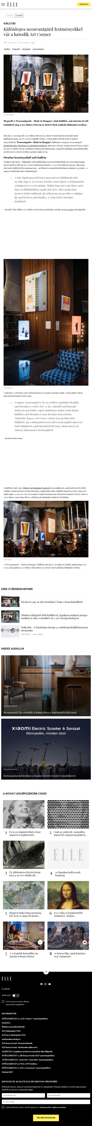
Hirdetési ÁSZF (7, 1072)
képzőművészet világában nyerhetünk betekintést (25, 145)
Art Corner (69, 209)
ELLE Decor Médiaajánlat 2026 (14, 1035)
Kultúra (19, 15)
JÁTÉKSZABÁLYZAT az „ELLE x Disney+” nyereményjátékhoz (25, 1019)
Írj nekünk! (6, 989)
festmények (26, 49)
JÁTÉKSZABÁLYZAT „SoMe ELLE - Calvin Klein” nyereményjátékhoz (27, 1060)
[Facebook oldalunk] (41, 984)
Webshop (83, 4)
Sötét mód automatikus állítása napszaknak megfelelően (17, 1003)
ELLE (33, 42)
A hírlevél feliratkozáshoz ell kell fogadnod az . (36, 1107)
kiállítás (7, 49)
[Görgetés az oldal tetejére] (46, 971)
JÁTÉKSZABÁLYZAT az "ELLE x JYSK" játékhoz (19, 1064)
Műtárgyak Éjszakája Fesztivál (36, 488)
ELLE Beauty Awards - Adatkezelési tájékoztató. (20, 1047)
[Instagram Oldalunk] (45, 984)
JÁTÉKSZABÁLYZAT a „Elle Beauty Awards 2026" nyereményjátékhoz (28, 1056)
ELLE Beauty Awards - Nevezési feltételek (17, 1043)
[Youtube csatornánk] (50, 984)
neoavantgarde (38, 49)
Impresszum (6, 1023)
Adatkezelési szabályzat (11, 1039)
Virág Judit (16, 49)
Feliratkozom (46, 1118)
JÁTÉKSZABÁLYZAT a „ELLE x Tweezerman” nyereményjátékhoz (26, 1068)
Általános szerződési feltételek (13, 1027)
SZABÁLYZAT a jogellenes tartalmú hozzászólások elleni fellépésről (27, 1052)
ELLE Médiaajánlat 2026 (11, 1031)
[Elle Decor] (12, 4)
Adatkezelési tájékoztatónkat (53, 1107)
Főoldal (10, 15)
